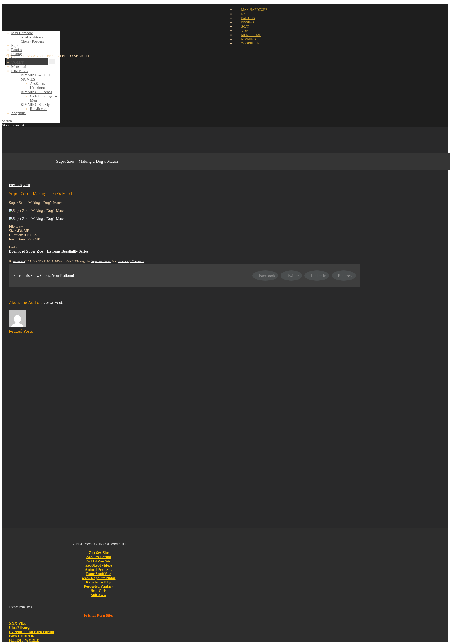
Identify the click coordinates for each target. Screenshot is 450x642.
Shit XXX (98, 595)
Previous (15, 185)
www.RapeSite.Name (99, 578)
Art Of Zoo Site (98, 561)
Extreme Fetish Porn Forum (31, 632)
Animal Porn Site (98, 570)
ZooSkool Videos (98, 565)
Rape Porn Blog (98, 582)
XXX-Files (17, 623)
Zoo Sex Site (99, 553)
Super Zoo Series (101, 261)
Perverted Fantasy (98, 586)
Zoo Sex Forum (98, 557)
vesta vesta (19, 261)
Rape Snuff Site (98, 574)
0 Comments (137, 261)
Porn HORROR (22, 636)
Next (26, 185)
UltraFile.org (19, 628)
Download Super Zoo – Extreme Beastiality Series (48, 251)
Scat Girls (98, 591)
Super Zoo (123, 261)
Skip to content (13, 125)
